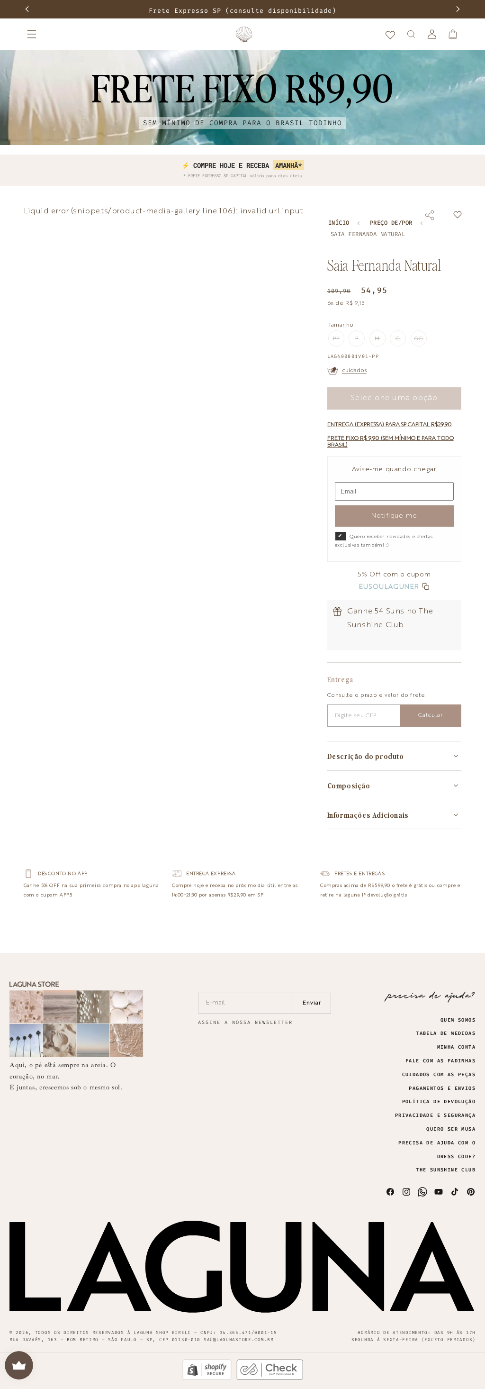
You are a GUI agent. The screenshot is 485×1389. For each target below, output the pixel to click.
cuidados (354, 371)
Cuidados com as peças (439, 1075)
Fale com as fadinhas (440, 1061)
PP (338, 341)
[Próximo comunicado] (458, 9)
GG (420, 341)
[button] (31, 34)
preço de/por (391, 223)
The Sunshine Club (446, 1170)
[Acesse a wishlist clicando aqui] (390, 34)
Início (339, 223)
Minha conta (456, 1047)
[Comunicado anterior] (27, 9)
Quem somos (458, 1020)
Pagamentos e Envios (442, 1088)
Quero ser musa (451, 1129)
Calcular (430, 715)
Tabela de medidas (446, 1033)
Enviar (312, 1003)
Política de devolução (439, 1102)
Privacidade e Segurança (435, 1115)
